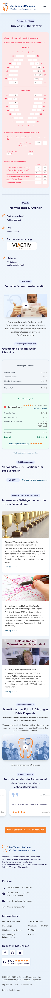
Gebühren (32, 930)
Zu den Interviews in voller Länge (25, 765)
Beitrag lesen (11, 567)
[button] (25, 305)
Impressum (7, 984)
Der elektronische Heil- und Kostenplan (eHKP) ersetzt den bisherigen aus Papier (23, 607)
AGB (16, 984)
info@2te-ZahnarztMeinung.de (19, 901)
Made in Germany (35, 921)
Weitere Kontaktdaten (16, 907)
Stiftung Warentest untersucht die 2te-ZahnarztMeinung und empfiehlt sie (22, 543)
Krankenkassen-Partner (38, 926)
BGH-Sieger (7, 926)
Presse (30, 934)
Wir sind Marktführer (11, 921)
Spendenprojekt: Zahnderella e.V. (9, 936)
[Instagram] (12, 952)
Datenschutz (26, 984)
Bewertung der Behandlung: (19, 444)
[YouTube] (20, 952)
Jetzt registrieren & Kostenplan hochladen (25, 830)
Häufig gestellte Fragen (12, 930)
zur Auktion (40, 812)
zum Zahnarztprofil (40, 408)
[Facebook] (5, 952)
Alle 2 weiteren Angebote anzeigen (25, 453)
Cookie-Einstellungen (11, 990)
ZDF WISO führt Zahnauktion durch (20, 669)
